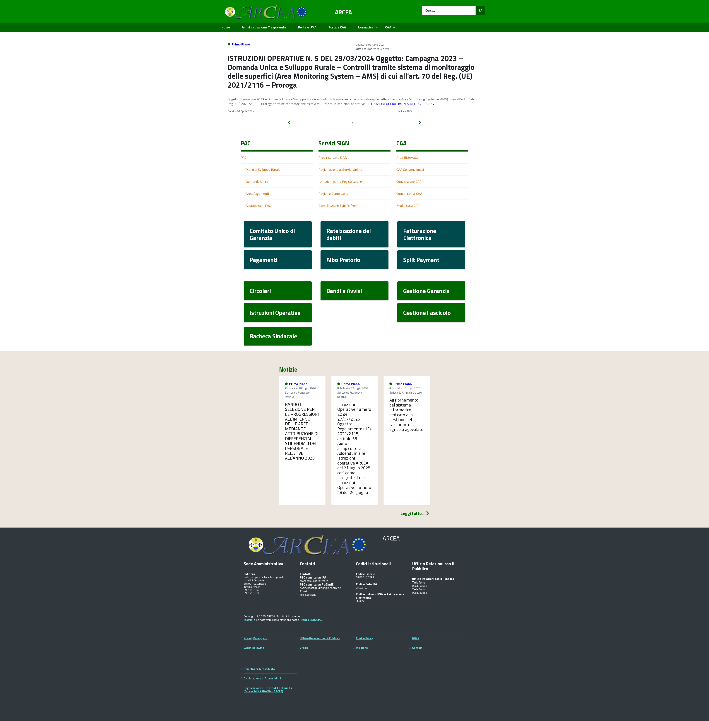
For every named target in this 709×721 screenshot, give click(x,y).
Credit (304, 648)
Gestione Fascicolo (427, 312)
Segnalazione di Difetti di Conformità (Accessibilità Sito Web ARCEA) (268, 689)
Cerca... (430, 11)
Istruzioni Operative (275, 312)
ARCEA (343, 12)
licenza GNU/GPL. (311, 620)
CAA (388, 27)
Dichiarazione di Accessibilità (262, 678)
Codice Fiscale (365, 574)
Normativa (366, 27)
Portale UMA (307, 27)
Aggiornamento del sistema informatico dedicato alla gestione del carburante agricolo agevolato (406, 415)
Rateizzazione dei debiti (348, 234)
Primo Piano (241, 44)
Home (226, 27)
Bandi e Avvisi (344, 290)
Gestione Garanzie (426, 290)
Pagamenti (263, 259)
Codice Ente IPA (366, 584)
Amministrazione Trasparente (264, 27)
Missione (362, 648)
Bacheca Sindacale (273, 336)
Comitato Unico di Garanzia (272, 234)
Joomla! (248, 620)
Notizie (288, 369)
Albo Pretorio (343, 259)
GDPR (415, 638)
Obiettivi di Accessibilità (259, 669)
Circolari (260, 290)
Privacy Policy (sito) (256, 638)
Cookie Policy (364, 638)
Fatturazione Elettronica (419, 234)
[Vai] (480, 10)
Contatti (417, 648)
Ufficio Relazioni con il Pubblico (320, 638)
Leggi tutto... (412, 513)
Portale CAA (337, 27)
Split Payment (421, 259)
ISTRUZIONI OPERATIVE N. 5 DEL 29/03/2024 (400, 103)
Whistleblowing (254, 648)
